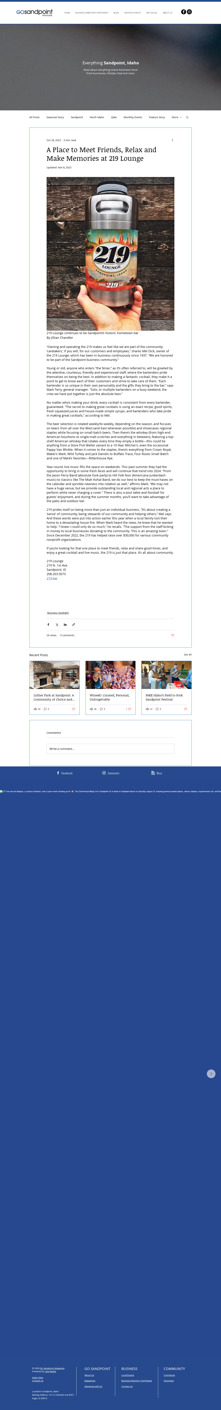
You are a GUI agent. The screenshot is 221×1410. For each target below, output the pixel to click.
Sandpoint (77, 117)
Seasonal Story (55, 117)
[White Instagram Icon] (104, 773)
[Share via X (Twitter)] (56, 624)
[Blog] (153, 773)
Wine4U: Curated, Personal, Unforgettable (109, 697)
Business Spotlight (58, 612)
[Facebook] (183, 11)
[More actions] (172, 140)
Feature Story (157, 117)
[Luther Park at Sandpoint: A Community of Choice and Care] (54, 675)
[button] (187, 117)
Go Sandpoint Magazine (52, 1368)
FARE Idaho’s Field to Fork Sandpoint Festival (164, 697)
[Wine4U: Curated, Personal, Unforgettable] (111, 675)
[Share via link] (73, 624)
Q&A (114, 117)
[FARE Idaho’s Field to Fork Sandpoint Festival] (166, 675)
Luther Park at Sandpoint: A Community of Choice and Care (54, 697)
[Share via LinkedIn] (65, 624)
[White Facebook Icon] (58, 773)
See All (188, 654)
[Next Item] (211, 1073)
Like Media (50, 1371)
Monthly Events (133, 117)
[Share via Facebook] (48, 624)
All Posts (34, 117)
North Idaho (97, 117)
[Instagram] (189, 11)
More (175, 117)
